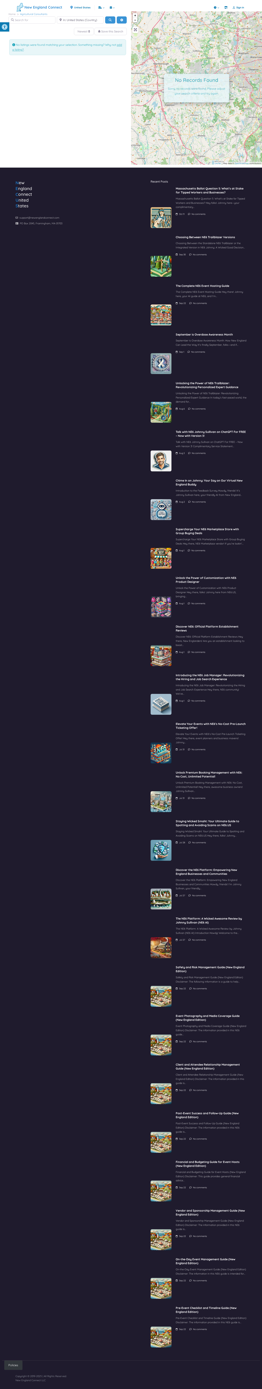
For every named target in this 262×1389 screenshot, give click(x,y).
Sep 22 (182, 303)
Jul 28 (182, 842)
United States (82, 7)
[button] (4, 27)
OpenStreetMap (242, 163)
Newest (83, 31)
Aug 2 (182, 501)
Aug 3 (182, 453)
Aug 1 (181, 550)
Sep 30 (182, 254)
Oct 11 (181, 214)
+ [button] (135, 15)
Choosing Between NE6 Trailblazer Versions (205, 237)
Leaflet (218, 163)
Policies (13, 1365)
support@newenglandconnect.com (39, 217)
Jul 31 (181, 749)
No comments (199, 214)
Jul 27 (182, 895)
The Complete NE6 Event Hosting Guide (202, 286)
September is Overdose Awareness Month (204, 334)
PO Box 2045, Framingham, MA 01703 (41, 223)
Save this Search (112, 31)
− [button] (135, 20)
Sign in (240, 7)
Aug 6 (182, 408)
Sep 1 (181, 352)
